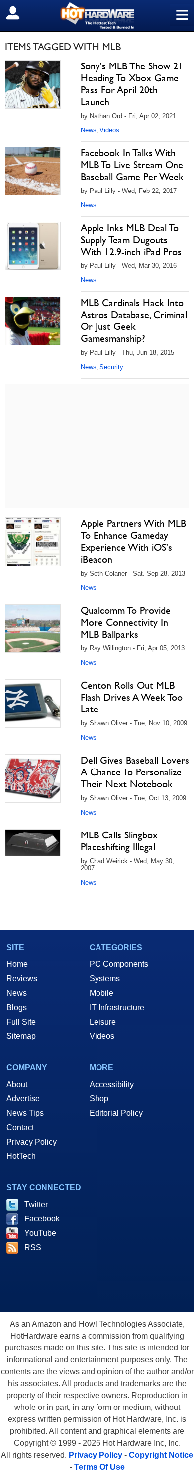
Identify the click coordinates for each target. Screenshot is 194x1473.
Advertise (23, 1098)
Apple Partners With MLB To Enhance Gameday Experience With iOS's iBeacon (133, 541)
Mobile (101, 993)
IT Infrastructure (117, 1007)
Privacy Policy (31, 1142)
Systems (105, 978)
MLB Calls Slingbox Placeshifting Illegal (119, 841)
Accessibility (112, 1084)
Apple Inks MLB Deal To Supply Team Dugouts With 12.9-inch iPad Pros (131, 239)
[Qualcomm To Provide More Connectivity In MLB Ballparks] (32, 628)
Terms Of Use (99, 1467)
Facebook (42, 1219)
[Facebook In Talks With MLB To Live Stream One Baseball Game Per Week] (32, 171)
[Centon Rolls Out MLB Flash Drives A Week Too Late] (32, 703)
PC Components (119, 964)
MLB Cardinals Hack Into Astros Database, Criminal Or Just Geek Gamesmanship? (134, 320)
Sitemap (21, 1036)
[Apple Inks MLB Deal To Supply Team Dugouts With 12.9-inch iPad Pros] (32, 246)
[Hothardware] (97, 15)
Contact (20, 1127)
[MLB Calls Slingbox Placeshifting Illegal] (32, 843)
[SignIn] (19, 13)
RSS (32, 1247)
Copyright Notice (161, 1455)
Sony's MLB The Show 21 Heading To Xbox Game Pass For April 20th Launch (132, 84)
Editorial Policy (116, 1113)
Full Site (21, 1022)
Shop (99, 1098)
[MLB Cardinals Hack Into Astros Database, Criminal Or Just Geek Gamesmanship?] (32, 321)
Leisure (103, 1022)
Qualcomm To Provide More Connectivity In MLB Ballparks (126, 622)
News (89, 130)
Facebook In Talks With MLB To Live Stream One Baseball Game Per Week (132, 165)
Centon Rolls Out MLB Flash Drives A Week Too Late (132, 697)
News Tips (25, 1113)
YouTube (40, 1233)
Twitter (36, 1204)
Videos (109, 130)
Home (17, 964)
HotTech (21, 1156)
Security (111, 367)
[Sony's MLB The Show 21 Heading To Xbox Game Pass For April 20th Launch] (32, 84)
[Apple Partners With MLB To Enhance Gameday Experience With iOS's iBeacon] (32, 542)
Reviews (21, 978)
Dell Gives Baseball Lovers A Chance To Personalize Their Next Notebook (135, 772)
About (16, 1084)
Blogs (16, 1007)
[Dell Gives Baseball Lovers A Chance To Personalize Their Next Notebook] (32, 778)
